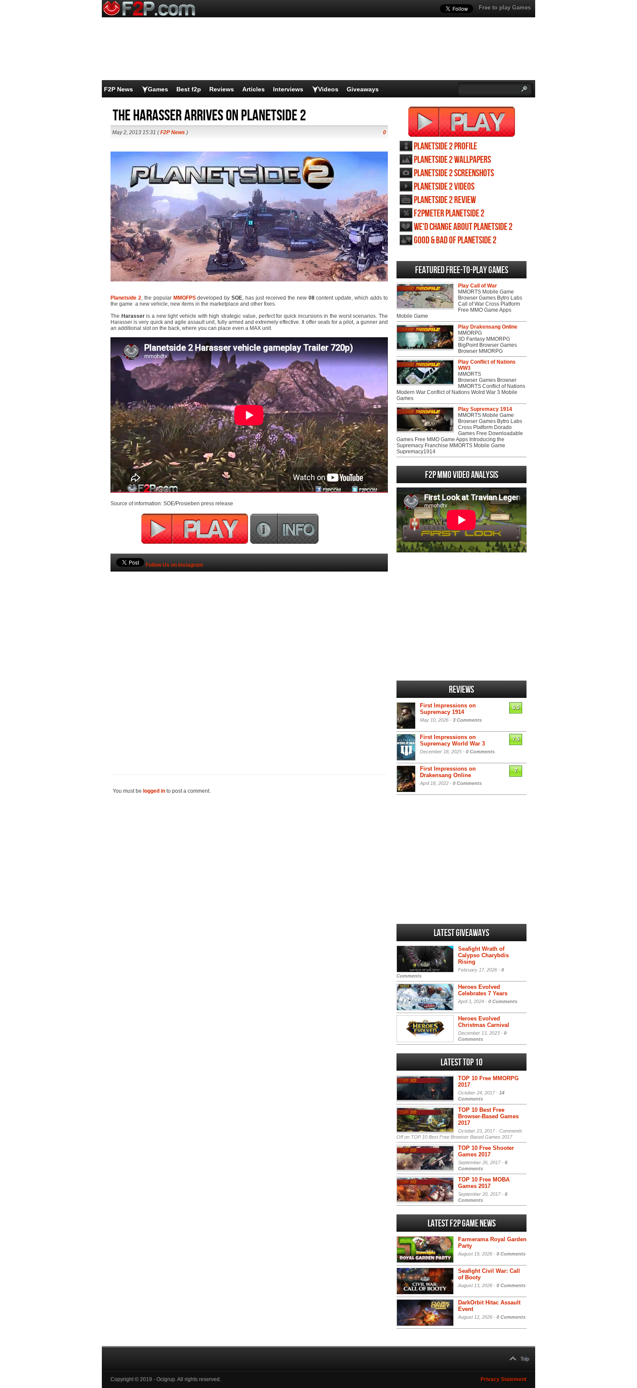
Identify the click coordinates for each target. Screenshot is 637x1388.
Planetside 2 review (445, 200)
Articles (253, 89)
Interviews (288, 89)
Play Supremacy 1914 (485, 409)
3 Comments (467, 720)
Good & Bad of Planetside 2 (455, 240)
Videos (328, 89)
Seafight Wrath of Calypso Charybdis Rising (483, 955)
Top (524, 1359)
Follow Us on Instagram (174, 565)
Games (158, 89)
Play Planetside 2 (461, 122)
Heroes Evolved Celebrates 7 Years (482, 990)
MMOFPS (184, 298)
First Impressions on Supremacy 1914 (448, 708)
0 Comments (480, 751)
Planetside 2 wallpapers (452, 160)
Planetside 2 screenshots (454, 173)
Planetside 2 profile (445, 146)
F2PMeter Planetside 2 (449, 213)
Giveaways (363, 89)
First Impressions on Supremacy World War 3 (452, 740)
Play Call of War (477, 286)
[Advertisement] (249, 658)
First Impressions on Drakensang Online (448, 771)
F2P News (118, 89)
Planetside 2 (125, 298)
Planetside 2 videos (444, 187)
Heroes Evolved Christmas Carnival (483, 1021)
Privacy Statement (503, 1379)
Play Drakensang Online (487, 327)
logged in (154, 791)
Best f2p (188, 89)
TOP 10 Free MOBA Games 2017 (484, 1182)
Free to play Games (505, 7)
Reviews (221, 89)
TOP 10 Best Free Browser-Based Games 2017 (488, 1116)
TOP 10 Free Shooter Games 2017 (486, 1151)
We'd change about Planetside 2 (463, 227)
